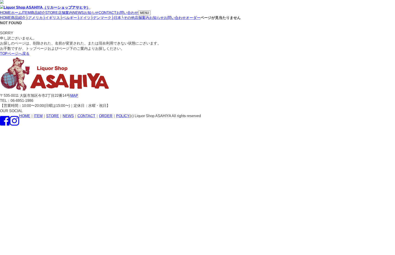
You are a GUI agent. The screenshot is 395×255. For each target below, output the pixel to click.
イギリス (51, 18)
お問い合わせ (175, 18)
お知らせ (156, 18)
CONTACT (86, 116)
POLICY (123, 116)
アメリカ (34, 18)
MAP (74, 95)
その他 (128, 18)
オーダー (193, 18)
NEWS (68, 116)
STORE (52, 116)
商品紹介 (18, 18)
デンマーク (101, 18)
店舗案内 (142, 18)
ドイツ (84, 18)
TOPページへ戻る (14, 53)
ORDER (105, 116)
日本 (116, 18)
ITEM (38, 116)
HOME (5, 18)
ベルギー (68, 18)
